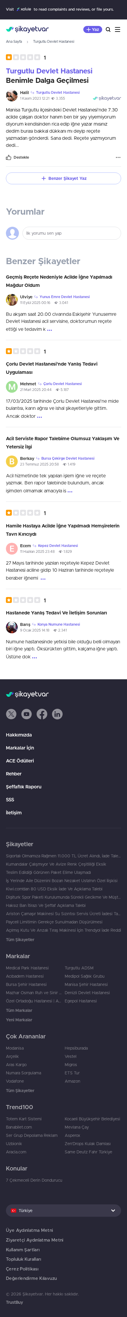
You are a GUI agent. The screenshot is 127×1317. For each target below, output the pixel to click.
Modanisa (15, 1048)
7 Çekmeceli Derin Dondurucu (34, 1180)
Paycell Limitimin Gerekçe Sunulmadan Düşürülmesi (54, 922)
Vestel (70, 1056)
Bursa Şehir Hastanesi (26, 984)
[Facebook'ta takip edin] (42, 714)
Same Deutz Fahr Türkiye (88, 1152)
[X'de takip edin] (11, 714)
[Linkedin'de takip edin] (57, 714)
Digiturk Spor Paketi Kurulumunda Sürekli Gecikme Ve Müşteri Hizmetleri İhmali (63, 897)
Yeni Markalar (19, 1019)
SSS (10, 799)
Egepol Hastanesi (81, 1001)
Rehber (14, 773)
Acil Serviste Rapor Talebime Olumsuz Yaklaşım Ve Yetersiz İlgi (62, 442)
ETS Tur (72, 1073)
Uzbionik (14, 1143)
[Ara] (108, 29)
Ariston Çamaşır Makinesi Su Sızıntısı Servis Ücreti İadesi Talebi (63, 913)
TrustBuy (14, 1302)
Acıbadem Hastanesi (25, 976)
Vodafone (15, 1081)
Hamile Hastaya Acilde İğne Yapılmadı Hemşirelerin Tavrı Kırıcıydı (63, 530)
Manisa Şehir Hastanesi (86, 984)
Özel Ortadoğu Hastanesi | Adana (34, 1001)
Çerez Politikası (22, 1268)
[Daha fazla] (118, 157)
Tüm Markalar (19, 1010)
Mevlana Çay (77, 1127)
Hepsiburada (76, 1048)
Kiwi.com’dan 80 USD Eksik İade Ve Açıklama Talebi (54, 889)
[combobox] (63, 1210)
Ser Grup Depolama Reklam (32, 1135)
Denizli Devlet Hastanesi (87, 992)
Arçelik (12, 1056)
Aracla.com (16, 1152)
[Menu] (117, 29)
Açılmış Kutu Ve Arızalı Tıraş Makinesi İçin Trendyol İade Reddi (63, 930)
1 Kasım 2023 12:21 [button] (34, 98)
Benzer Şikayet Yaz (67, 178)
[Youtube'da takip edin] (26, 714)
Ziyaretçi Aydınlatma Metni (35, 1239)
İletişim (14, 812)
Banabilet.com (19, 1127)
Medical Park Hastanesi (27, 968)
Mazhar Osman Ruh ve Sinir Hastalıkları (34, 992)
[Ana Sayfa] (27, 29)
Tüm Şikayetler (20, 939)
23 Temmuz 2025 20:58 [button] (39, 464)
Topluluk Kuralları (23, 1259)
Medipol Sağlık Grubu (85, 976)
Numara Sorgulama (23, 1073)
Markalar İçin (20, 747)
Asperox (72, 1135)
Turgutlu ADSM (79, 968)
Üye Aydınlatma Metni (29, 1230)
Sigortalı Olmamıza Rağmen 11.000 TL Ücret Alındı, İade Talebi (63, 856)
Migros (71, 1064)
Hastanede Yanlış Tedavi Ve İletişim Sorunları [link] (56, 612)
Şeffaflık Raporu (23, 786)
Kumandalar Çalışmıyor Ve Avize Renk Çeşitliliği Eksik (56, 864)
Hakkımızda (19, 734)
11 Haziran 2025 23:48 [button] (37, 551)
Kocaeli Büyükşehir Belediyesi (92, 1119)
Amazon (72, 1081)
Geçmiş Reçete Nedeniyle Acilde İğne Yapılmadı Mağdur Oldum (59, 281)
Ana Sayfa (14, 41)
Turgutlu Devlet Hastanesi (53, 41)
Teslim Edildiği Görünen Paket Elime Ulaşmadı (48, 872)
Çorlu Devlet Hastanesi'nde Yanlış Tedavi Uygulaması (51, 368)
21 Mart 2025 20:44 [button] (36, 390)
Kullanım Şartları (23, 1249)
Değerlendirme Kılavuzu (31, 1278)
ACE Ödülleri (20, 760)
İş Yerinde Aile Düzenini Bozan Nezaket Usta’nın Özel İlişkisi (62, 880)
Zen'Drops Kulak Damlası (88, 1143)
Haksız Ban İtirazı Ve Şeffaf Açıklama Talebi (46, 905)
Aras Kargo (16, 1064)
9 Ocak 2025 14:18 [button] (34, 630)
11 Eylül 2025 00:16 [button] (35, 303)
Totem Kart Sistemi (24, 1119)
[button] (26, 57)
